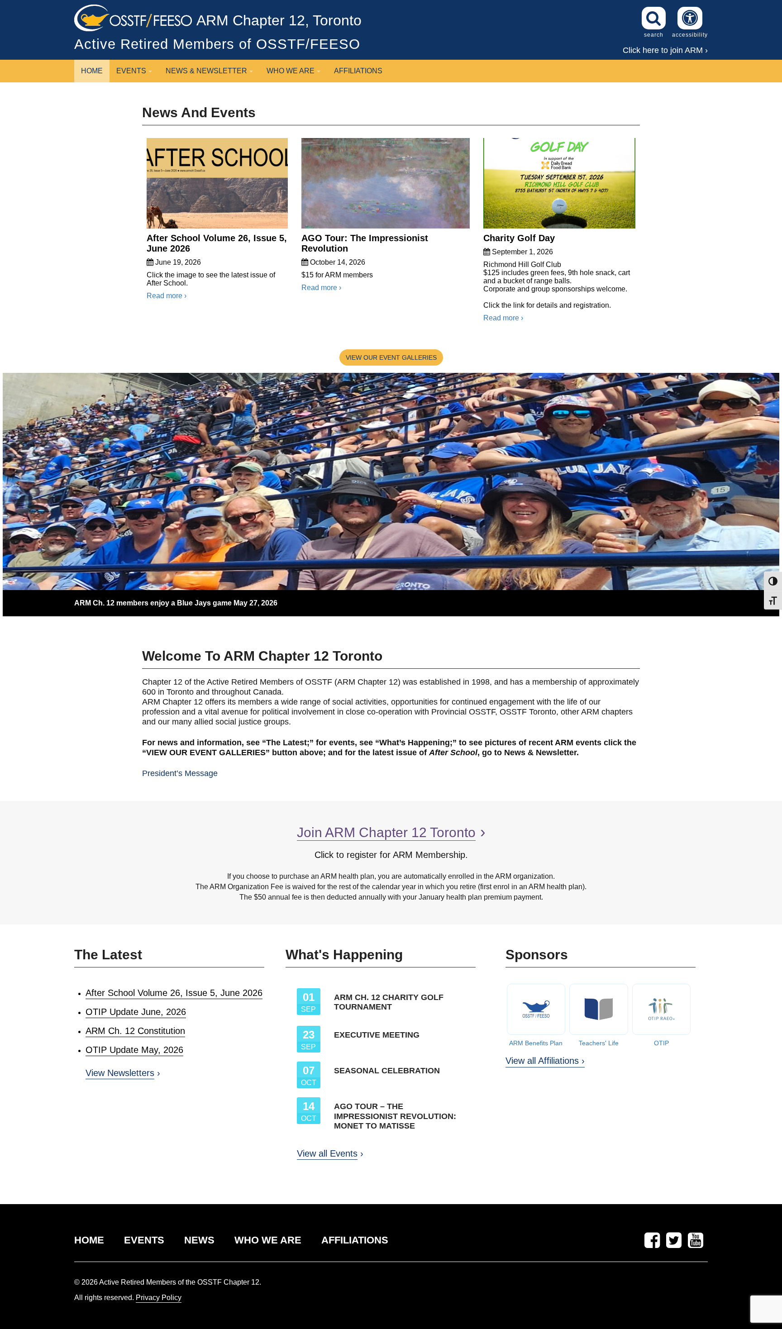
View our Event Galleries (391, 357)
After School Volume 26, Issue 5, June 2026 (174, 993)
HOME (89, 1240)
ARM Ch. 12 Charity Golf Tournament (388, 1002)
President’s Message (180, 773)
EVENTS (144, 1240)
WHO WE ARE (267, 1240)
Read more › (166, 296)
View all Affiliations (542, 1061)
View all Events (327, 1153)
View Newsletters (120, 1073)
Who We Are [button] (291, 71)
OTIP (661, 1043)
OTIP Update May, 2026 (134, 1050)
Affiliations (358, 71)
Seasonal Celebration (387, 1070)
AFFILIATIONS (354, 1240)
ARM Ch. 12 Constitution (135, 1031)
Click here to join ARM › (665, 50)
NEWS (199, 1240)
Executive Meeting (377, 1034)
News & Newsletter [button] (206, 71)
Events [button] (131, 71)
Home (92, 71)
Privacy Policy (158, 1297)
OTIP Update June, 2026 (136, 1012)
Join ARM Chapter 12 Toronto (386, 832)
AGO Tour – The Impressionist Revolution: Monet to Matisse (395, 1116)
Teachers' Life (599, 1043)
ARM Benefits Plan (536, 1043)
